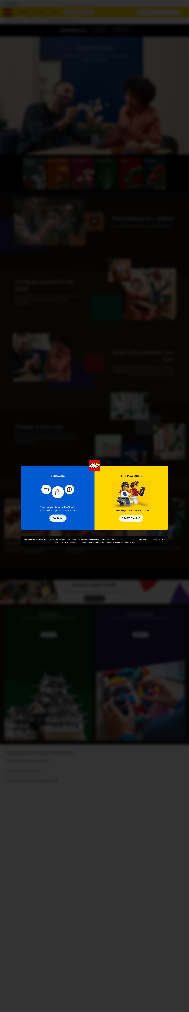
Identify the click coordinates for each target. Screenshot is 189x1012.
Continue (57, 518)
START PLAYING (131, 518)
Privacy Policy (129, 542)
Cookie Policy (111, 542)
